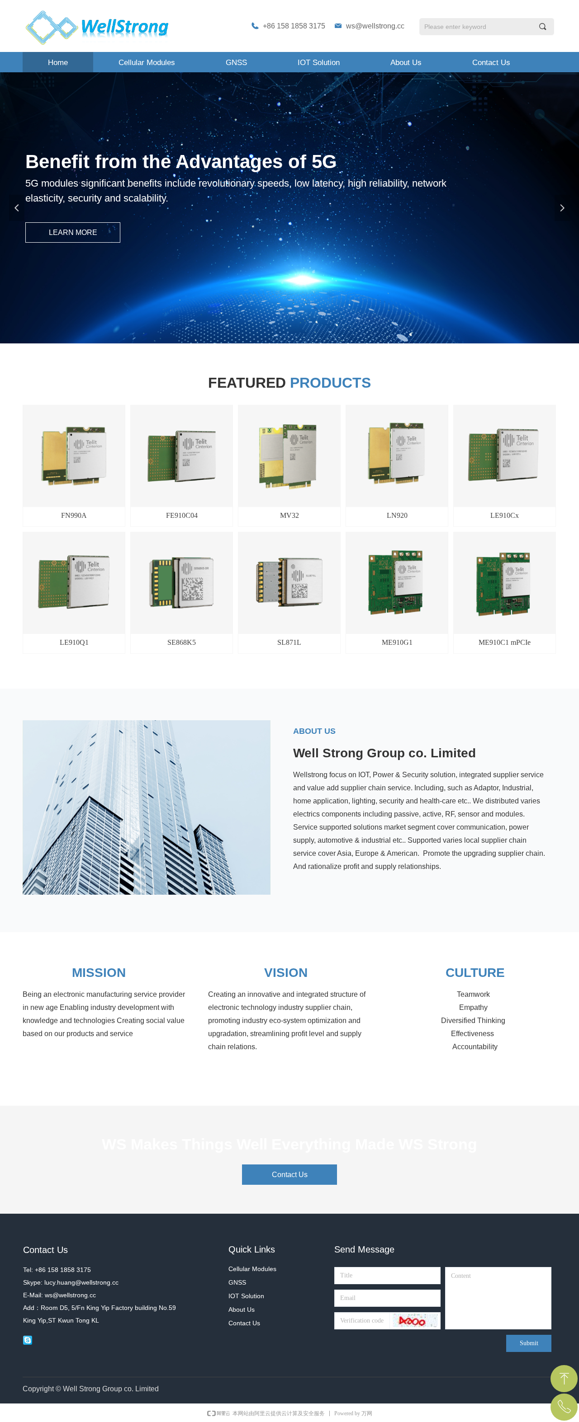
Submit (529, 1343)
